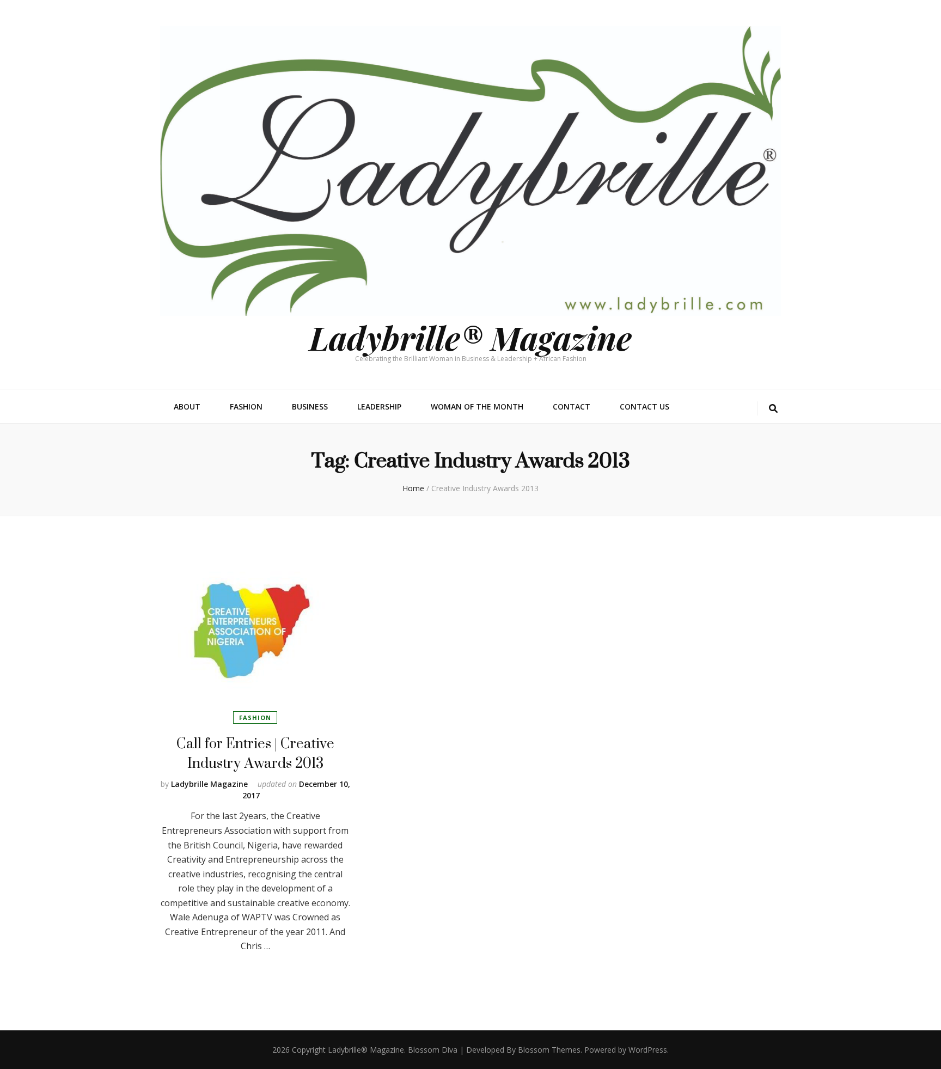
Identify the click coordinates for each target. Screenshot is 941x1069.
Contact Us (644, 406)
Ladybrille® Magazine (470, 337)
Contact (571, 406)
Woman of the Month (477, 406)
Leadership (379, 406)
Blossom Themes (549, 1049)
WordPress (647, 1049)
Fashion (246, 406)
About (187, 406)
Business (310, 406)
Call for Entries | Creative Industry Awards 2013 (255, 752)
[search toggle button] (773, 408)
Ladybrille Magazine (209, 784)
